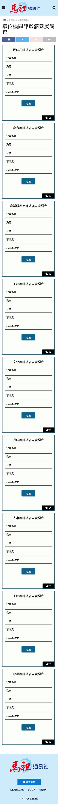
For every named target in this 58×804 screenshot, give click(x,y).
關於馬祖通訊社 (17, 789)
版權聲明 (43, 789)
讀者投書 (30, 782)
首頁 (4, 20)
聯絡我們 (32, 789)
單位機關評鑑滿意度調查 (19, 20)
